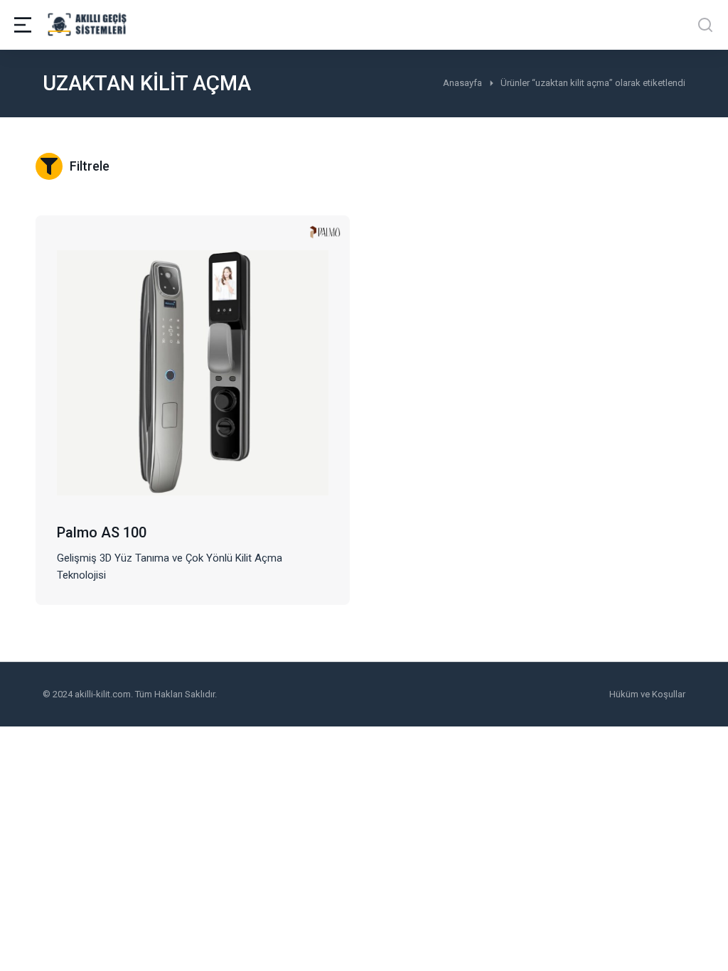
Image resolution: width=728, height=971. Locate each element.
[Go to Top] (698, 941)
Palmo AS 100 (101, 532)
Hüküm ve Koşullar (647, 694)
